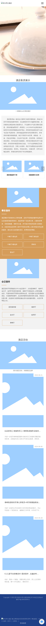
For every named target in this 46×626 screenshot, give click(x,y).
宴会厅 (12, 252)
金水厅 (12, 315)
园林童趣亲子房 (12, 175)
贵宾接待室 (12, 307)
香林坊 (33, 244)
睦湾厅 (33, 315)
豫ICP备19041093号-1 (23, 599)
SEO (9, 621)
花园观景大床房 (34, 175)
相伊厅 (33, 307)
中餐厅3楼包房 (12, 244)
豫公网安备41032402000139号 (22, 619)
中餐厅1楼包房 (12, 236)
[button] (43, 169)
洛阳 (4, 621)
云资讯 (15, 621)
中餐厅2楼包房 (34, 236)
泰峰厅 (12, 323)
